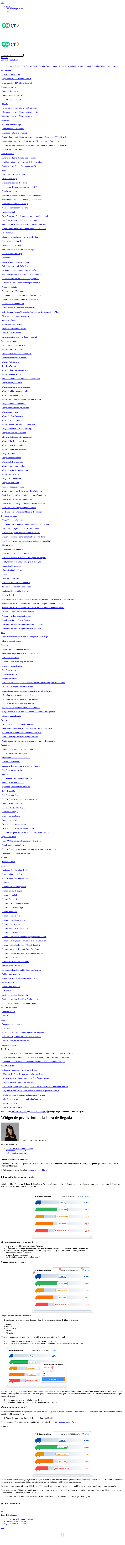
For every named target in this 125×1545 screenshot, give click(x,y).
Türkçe (104, 66)
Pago (3, 1020)
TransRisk (5, 1049)
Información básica (8, 87)
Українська (111, 66)
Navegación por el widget (16, 1151)
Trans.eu (9, 7)
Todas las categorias (19, 1112)
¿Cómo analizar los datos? (16, 1153)
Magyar (56, 66)
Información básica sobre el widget (19, 1149)
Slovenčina (96, 66)
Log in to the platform (14, 9)
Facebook (9, 11)
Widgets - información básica (64, 1422)
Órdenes (4, 574)
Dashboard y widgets (9, 341)
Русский (88, 66)
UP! (2, 1528)
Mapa (3, 633)
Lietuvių (68, 66)
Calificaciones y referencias (11, 966)
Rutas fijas (5, 774)
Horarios (4, 645)
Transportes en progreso (10, 516)
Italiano (62, 66)
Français (49, 66)
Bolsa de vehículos (8, 320)
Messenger (5, 120)
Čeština (23, 66)
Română (81, 66)
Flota (3, 866)
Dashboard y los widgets (37, 1170)
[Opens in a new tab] (62, 1536)
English (36, 66)
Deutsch (29, 66)
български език (13, 66)
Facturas (4, 857)
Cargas (3, 170)
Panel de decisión (7, 154)
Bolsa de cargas (7, 233)
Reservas (4, 720)
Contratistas (5, 745)
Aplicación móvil (7, 1066)
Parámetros (5, 1028)
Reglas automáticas (8, 837)
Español (42, 66)
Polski (75, 66)
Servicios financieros (9, 1007)
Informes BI (5, 882)
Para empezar (6, 70)
